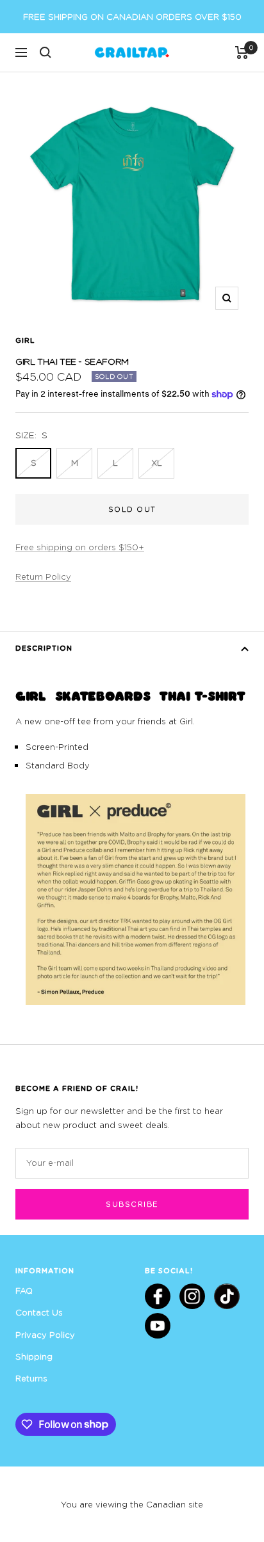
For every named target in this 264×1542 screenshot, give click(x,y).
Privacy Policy (45, 1335)
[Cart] (242, 52)
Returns (31, 1378)
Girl (25, 340)
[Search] (45, 52)
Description (43, 648)
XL (156, 462)
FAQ (24, 1290)
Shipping (34, 1356)
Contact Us (39, 1312)
